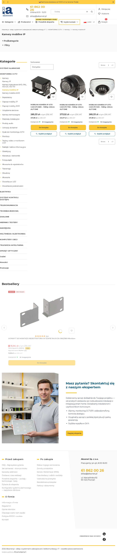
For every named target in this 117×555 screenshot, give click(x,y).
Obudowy (6, 173)
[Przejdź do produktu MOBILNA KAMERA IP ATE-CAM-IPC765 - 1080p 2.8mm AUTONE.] (73, 87)
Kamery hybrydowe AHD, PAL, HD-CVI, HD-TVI (14, 86)
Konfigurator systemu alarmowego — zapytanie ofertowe (16, 489)
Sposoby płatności (9, 472)
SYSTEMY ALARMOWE (10, 68)
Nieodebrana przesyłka (46, 482)
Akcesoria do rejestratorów (12, 164)
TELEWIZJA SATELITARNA (11, 245)
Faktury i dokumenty (45, 486)
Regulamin (6, 506)
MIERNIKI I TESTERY (9, 222)
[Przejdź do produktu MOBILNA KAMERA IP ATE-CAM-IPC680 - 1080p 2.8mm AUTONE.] (44, 87)
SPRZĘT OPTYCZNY (9, 251)
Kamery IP (6, 81)
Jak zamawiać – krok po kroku (14, 468)
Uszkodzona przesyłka (46, 479)
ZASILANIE (4, 217)
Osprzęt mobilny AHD (11, 106)
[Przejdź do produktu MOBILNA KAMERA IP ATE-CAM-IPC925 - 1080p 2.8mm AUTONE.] (102, 87)
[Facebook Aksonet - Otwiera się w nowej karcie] (104, 539)
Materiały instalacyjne (10, 119)
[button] (113, 2)
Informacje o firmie (10, 503)
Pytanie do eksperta (10, 484)
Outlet (3, 256)
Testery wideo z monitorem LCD (13, 142)
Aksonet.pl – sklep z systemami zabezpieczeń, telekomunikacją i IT (23, 29)
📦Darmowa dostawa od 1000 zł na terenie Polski (58, 2)
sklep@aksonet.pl (38, 16)
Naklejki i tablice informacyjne (14, 147)
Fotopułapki (7, 160)
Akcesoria (6, 177)
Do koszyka (43, 127)
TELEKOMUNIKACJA (9, 205)
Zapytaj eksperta (74, 433)
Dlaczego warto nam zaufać (13, 513)
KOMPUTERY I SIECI (8, 239)
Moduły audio (7, 123)
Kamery (67, 29)
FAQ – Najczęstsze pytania (13, 465)
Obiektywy (6, 151)
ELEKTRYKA (5, 192)
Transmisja (6, 169)
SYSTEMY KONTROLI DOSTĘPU (9, 198)
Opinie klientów (8, 509)
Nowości (4, 262)
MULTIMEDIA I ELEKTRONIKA (12, 234)
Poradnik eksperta (46, 22)
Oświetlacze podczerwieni (12, 186)
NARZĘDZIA (5, 228)
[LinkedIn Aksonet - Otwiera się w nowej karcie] (104, 534)
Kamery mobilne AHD (11, 93)
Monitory (5, 136)
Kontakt (5, 520)
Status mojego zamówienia (48, 465)
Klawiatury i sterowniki (11, 156)
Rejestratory (7, 97)
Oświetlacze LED (9, 182)
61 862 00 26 (37, 8)
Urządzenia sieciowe (10, 110)
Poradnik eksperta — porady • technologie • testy (14, 480)
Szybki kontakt (69, 22)
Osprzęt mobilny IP (10, 102)
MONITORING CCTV (55, 29)
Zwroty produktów (45, 468)
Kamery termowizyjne (11, 115)
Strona (103, 65)
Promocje (4, 268)
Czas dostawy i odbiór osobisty (49, 475)
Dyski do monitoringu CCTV (13, 132)
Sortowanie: (35, 62)
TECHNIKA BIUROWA (9, 211)
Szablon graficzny (14, 552)
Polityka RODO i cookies (12, 516)
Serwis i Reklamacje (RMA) (48, 472)
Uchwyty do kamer (9, 128)
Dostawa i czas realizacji (11, 475)
